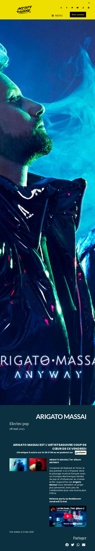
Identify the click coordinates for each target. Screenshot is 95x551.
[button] (89, 3)
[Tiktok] (83, 7)
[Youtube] (77, 7)
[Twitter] (72, 7)
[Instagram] (61, 7)
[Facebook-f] (66, 7)
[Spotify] (88, 7)
